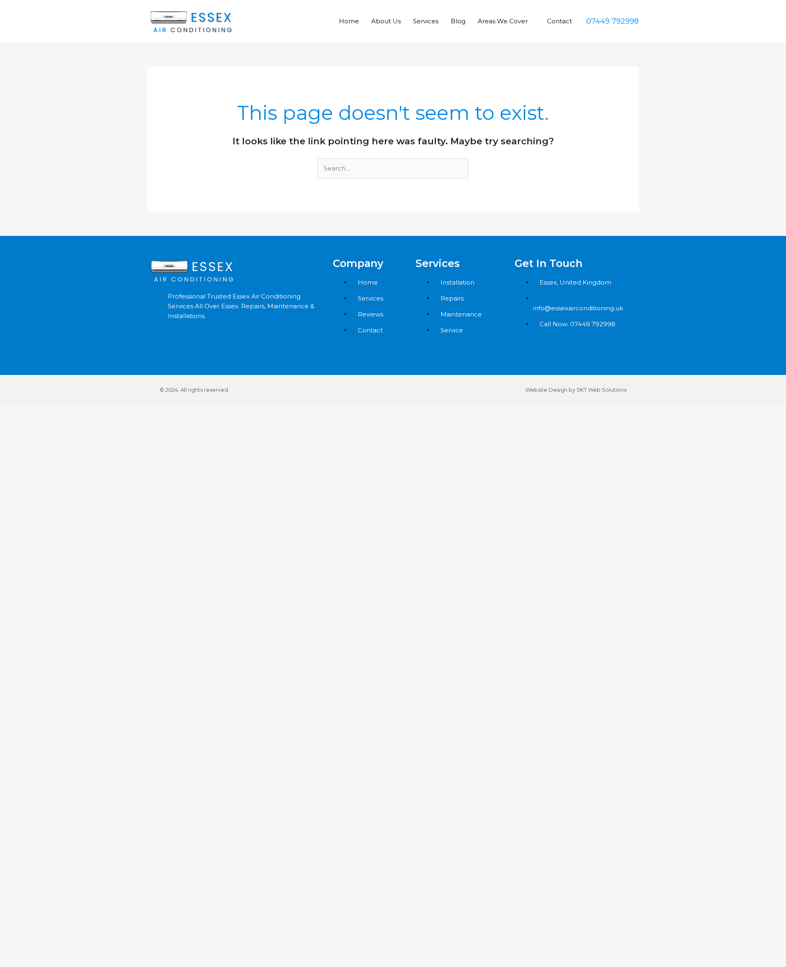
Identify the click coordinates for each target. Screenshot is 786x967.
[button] (612, 21)
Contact (559, 21)
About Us (386, 21)
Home (349, 21)
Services (425, 21)
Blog (458, 21)
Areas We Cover (503, 21)
